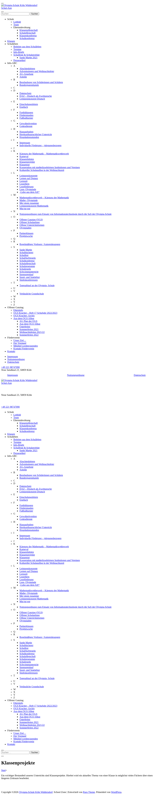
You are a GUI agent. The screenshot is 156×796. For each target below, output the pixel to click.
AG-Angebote (26, 74)
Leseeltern (24, 184)
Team (16, 24)
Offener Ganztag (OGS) (31, 219)
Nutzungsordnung (16, 359)
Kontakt (11, 351)
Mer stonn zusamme (29, 203)
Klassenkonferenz (28, 35)
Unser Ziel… (19, 340)
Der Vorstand (19, 343)
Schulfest (24, 255)
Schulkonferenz (27, 38)
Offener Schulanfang (30, 222)
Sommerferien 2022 (29, 335)
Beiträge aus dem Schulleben (27, 46)
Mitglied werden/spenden (25, 346)
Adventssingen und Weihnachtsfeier (37, 71)
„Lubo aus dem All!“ (30, 192)
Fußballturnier (26, 118)
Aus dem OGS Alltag (23, 318)
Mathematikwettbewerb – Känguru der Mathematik (44, 197)
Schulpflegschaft (27, 33)
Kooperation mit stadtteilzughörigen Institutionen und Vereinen (50, 167)
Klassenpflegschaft (29, 30)
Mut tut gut (25, 208)
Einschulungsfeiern (29, 104)
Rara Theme (89, 792)
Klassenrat (25, 164)
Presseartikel (19, 60)
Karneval (24, 156)
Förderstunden (26, 115)
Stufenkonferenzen (29, 280)
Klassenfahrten (27, 159)
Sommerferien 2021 (29, 329)
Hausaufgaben (26, 131)
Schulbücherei (26, 252)
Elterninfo (18, 310)
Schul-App (6, 8)
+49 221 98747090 (10, 367)
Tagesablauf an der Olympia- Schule (37, 285)
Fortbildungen (26, 112)
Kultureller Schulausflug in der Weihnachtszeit (42, 170)
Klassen (11, 41)
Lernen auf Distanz (29, 178)
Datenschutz (25, 93)
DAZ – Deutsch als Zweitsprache (36, 96)
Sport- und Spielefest (30, 277)
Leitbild (17, 22)
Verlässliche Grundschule (32, 293)
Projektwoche (26, 236)
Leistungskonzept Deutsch (32, 98)
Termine (17, 49)
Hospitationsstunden (29, 137)
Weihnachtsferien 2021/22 (32, 332)
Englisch (24, 107)
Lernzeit (23, 181)
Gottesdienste (26, 126)
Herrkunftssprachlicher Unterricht (36, 134)
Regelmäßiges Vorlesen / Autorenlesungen (40, 244)
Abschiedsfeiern (27, 68)
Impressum (25, 142)
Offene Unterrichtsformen (32, 225)
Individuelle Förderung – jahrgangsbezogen (40, 145)
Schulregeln (25, 269)
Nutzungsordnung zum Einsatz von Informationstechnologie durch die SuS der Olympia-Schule (66, 214)
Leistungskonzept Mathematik (34, 206)
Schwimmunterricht (29, 271)
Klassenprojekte (27, 162)
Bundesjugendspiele (29, 85)
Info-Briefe (18, 52)
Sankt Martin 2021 (28, 57)
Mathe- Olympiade (29, 200)
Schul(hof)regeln (28, 258)
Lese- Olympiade (28, 189)
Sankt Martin (26, 249)
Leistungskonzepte (28, 175)
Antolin (23, 76)
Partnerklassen (26, 233)
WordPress (116, 792)
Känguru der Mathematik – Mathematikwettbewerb (44, 153)
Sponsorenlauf (26, 274)
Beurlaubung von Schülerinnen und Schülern (41, 82)
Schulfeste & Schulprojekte (26, 55)
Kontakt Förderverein (23, 348)
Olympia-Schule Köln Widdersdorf (36, 792)
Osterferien (25, 326)
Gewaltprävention (28, 123)
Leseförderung (27, 186)
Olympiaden (25, 227)
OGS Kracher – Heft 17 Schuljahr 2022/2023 (35, 313)
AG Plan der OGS (28, 321)
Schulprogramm (27, 266)
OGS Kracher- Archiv (24, 315)
